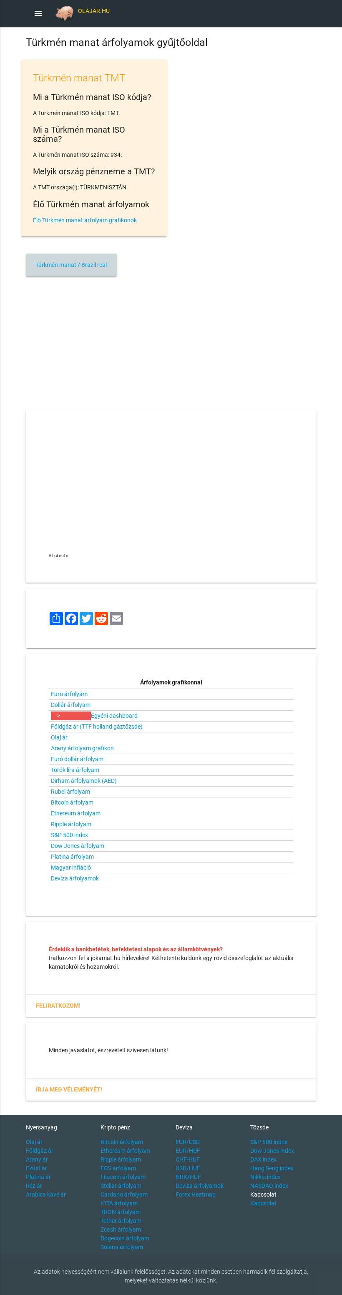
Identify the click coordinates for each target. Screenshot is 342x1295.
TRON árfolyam (121, 1212)
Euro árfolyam (69, 694)
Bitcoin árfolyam (72, 802)
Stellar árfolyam (121, 1185)
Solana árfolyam (122, 1247)
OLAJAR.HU (94, 11)
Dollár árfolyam (71, 705)
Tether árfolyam (121, 1220)
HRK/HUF (188, 1177)
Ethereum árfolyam (76, 813)
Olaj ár (59, 737)
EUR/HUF (188, 1150)
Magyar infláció (71, 867)
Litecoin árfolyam (123, 1177)
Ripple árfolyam (71, 824)
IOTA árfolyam (119, 1203)
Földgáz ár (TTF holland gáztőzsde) (97, 726)
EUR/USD (188, 1142)
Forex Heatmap (196, 1194)
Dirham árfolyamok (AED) (84, 780)
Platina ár (38, 1177)
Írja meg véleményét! (69, 1089)
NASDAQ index (269, 1185)
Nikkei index (265, 1177)
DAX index (263, 1159)
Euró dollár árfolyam (77, 759)
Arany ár (37, 1159)
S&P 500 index (69, 835)
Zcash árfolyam (121, 1229)
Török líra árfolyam (75, 770)
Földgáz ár (39, 1150)
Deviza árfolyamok (75, 878)
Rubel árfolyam (70, 791)
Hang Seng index (272, 1168)
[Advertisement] (171, 340)
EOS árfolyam (118, 1168)
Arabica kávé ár (46, 1194)
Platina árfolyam (72, 856)
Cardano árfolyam (124, 1194)
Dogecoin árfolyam (125, 1238)
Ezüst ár (36, 1168)
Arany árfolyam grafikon (82, 748)
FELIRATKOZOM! (58, 1005)
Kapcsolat (263, 1203)
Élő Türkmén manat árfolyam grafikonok (85, 220)
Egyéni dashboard (114, 715)
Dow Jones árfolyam (77, 845)
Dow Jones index (272, 1150)
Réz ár (34, 1185)
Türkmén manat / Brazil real (71, 265)
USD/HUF (188, 1168)
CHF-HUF (188, 1159)
